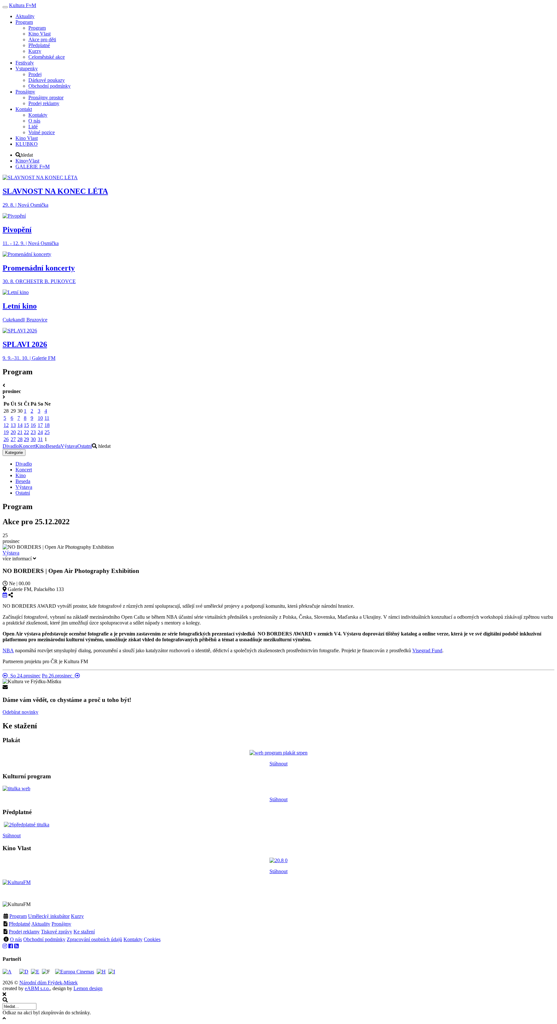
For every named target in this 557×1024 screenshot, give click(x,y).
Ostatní (84, 446)
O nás (16, 939)
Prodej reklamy (24, 931)
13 (13, 425)
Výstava (69, 446)
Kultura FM (22, 5)
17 (40, 425)
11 (46, 418)
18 (47, 425)
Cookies (152, 939)
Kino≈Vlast (27, 160)
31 (40, 439)
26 (6, 439)
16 (33, 425)
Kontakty (132, 939)
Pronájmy (61, 924)
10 (40, 418)
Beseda (53, 446)
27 (13, 439)
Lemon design (88, 988)
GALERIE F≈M (32, 166)
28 (20, 439)
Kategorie (14, 452)
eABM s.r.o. (37, 988)
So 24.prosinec (24, 675)
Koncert (27, 446)
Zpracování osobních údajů (94, 939)
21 (20, 432)
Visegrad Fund (427, 650)
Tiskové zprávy (56, 931)
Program (18, 916)
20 (13, 432)
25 (47, 432)
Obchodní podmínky (44, 939)
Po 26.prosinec (58, 675)
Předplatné (19, 924)
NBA (8, 650)
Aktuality (40, 924)
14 (20, 425)
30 (33, 439)
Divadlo (11, 446)
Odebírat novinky (20, 712)
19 (6, 432)
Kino (40, 446)
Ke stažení (84, 931)
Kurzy (77, 916)
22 (26, 432)
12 (6, 425)
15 (26, 425)
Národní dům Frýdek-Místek (48, 982)
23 (33, 432)
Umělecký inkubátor (49, 916)
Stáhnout (278, 763)
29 (26, 439)
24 (40, 432)
